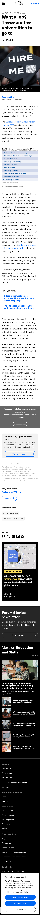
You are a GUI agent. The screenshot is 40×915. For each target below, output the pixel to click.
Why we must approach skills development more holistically (24, 713)
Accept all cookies (20, 903)
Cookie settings (20, 909)
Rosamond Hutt (8, 97)
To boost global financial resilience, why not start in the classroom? (24, 748)
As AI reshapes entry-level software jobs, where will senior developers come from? (24, 702)
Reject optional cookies (20, 897)
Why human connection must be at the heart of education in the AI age (24, 725)
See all (34, 656)
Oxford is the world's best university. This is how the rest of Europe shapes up (19, 298)
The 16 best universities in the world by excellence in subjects (19, 307)
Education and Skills (13, 13)
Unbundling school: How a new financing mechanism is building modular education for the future (18, 685)
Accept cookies (20, 424)
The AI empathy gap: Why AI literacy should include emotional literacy (23, 737)
